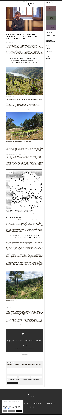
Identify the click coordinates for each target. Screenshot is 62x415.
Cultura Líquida (51, 8)
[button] (55, 5)
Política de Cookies (6, 408)
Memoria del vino (51, 28)
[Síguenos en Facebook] (22, 345)
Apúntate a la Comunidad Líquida (50, 41)
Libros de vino (51, 13)
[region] (12, 406)
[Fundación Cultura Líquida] (31, 4)
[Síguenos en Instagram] (53, 0)
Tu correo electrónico (49, 51)
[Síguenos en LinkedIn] (26, 345)
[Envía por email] (25, 354)
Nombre (8, 375)
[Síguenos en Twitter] (31, 407)
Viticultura (51, 22)
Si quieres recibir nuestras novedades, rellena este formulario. (51, 44)
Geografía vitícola (51, 18)
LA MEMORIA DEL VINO (29, 340)
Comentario (9, 366)
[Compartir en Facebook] (22, 354)
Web (32, 375)
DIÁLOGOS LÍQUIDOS (19, 340)
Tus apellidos (48, 48)
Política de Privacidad (23, 348)
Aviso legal (16, 348)
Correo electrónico (22, 375)
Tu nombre (47, 45)
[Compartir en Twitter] (23, 354)
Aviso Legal (53, 56)
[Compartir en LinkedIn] (27, 354)
